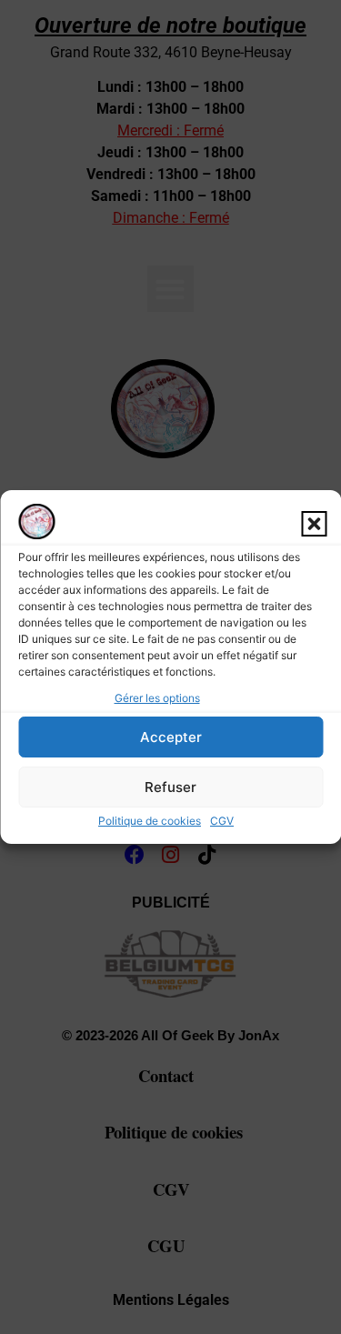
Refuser (170, 787)
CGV (222, 820)
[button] (314, 524)
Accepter (171, 737)
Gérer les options (157, 698)
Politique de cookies (149, 820)
